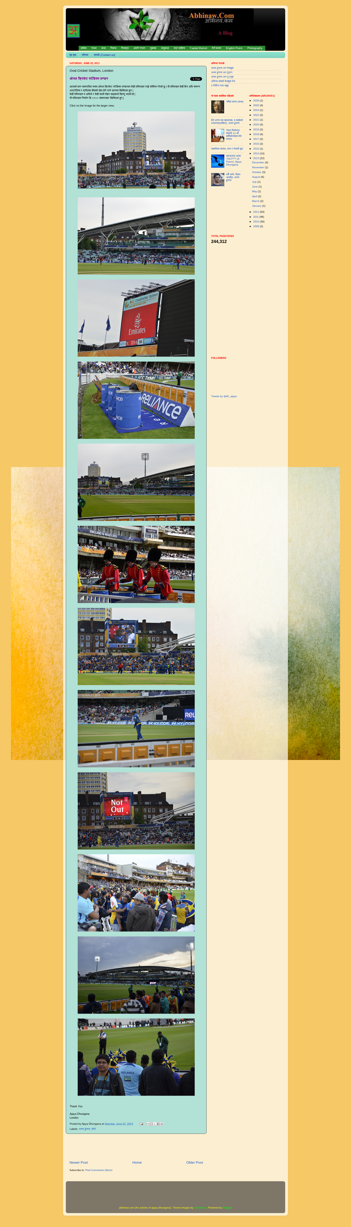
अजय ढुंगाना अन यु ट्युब (222, 76)
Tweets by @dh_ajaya (224, 396)
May (255, 191)
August (256, 177)
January (257, 205)
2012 (256, 212)
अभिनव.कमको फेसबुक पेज (223, 81)
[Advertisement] (136, 1147)
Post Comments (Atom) (98, 1170)
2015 (256, 148)
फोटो (93, 1129)
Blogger (227, 1207)
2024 (256, 110)
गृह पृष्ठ (72, 54)
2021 (256, 119)
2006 (256, 226)
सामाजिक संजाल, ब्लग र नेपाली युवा (227, 148)
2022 (256, 115)
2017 (256, 139)
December (258, 162)
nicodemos (200, 1207)
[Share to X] (155, 1124)
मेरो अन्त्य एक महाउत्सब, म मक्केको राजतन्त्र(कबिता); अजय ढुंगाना (227, 121)
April (255, 196)
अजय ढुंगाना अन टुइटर (221, 72)
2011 (256, 216)
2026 (256, 100)
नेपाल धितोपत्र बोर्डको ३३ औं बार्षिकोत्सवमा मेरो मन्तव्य (233, 135)
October (257, 172)
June (255, 186)
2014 (256, 153)
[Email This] (148, 1124)
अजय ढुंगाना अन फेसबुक (222, 68)
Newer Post (78, 1162)
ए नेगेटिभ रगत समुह (220, 85)
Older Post (194, 1162)
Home (137, 1162)
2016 (256, 143)
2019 (256, 129)
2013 (256, 158)
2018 (256, 134)
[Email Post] (141, 1123)
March (256, 201)
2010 (256, 221)
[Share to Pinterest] (162, 1124)
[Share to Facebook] (158, 1124)
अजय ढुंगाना (84, 1129)
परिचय (85, 54)
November (258, 167)
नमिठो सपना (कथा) (235, 101)
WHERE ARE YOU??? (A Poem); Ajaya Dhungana (233, 160)
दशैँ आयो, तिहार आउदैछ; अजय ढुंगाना (233, 177)
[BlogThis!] (151, 1124)
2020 (256, 124)
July (254, 182)
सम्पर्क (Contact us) (104, 54)
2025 (256, 105)
